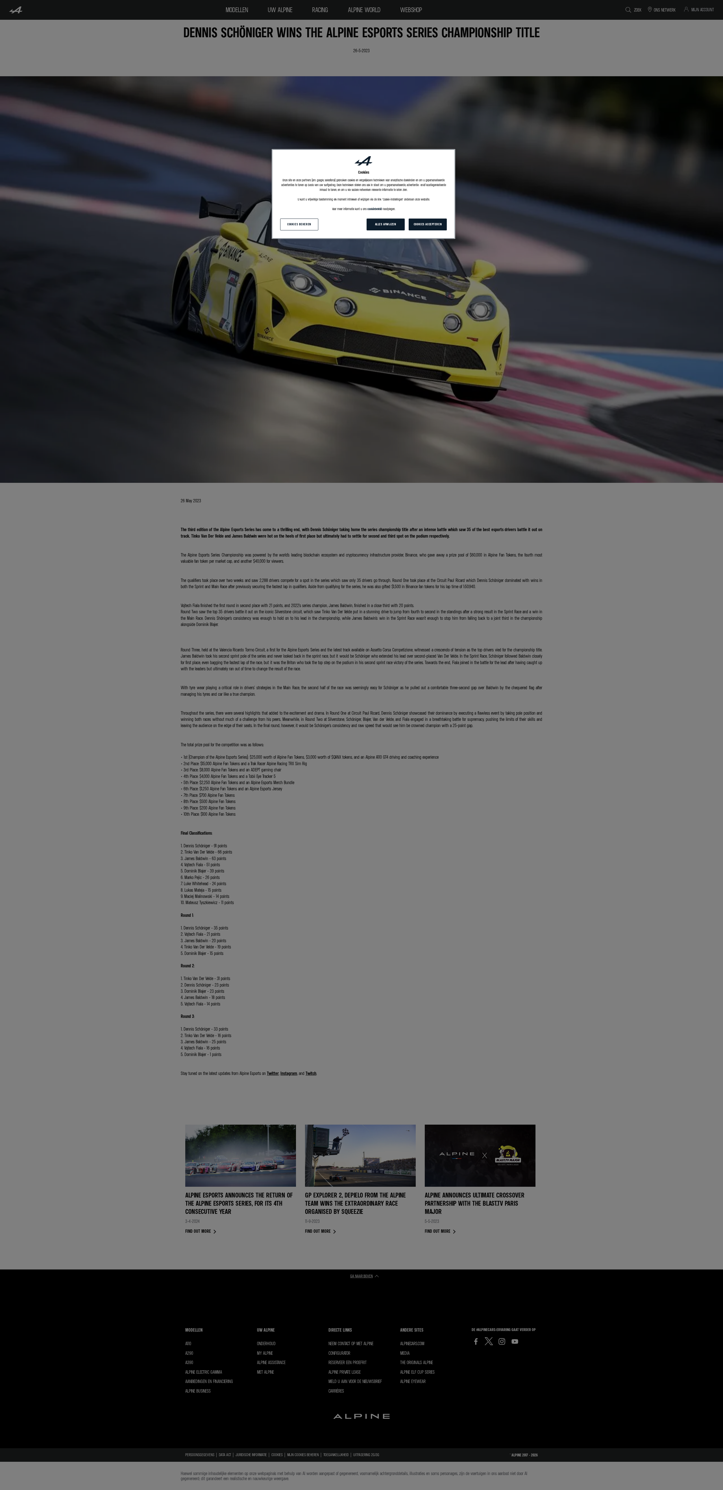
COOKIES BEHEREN (299, 224)
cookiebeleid (374, 209)
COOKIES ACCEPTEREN (428, 224)
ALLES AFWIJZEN (385, 224)
